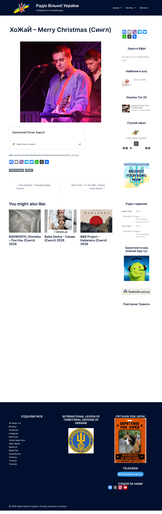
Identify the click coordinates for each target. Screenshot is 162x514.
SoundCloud (15, 454)
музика (116, 8)
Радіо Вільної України (57, 5)
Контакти (144, 8)
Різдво (29, 170)
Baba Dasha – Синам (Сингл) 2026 (60, 238)
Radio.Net (13, 450)
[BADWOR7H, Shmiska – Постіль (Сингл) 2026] (25, 221)
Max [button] (149, 148)
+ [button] (146, 148)
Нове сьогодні (16, 170)
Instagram (13, 433)
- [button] (127, 148)
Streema (13, 457)
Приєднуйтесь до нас (131, 474)
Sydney (63, 506)
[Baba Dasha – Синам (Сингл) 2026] (60, 221)
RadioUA (13, 447)
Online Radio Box (17, 440)
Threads (13, 460)
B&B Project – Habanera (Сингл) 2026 (93, 240)
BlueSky (12, 426)
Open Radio (14, 443)
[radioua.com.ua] (136, 291)
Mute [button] (124, 148)
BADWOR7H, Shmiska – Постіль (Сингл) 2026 (25, 240)
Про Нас (129, 8)
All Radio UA (15, 423)
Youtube (13, 464)
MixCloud (13, 437)
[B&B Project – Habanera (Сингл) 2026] (96, 221)
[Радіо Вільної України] (21, 8)
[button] (136, 143)
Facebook (13, 430)
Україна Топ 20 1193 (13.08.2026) (140, 106)
